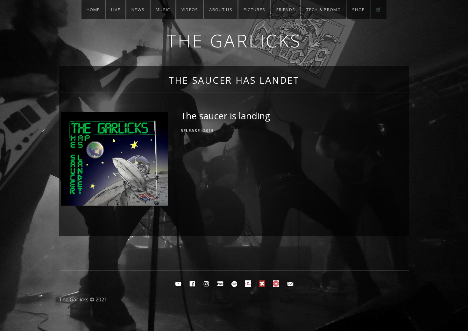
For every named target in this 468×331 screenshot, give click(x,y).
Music (163, 9)
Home (93, 9)
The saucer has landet (234, 80)
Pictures (254, 9)
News (138, 9)
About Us (220, 9)
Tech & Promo (323, 9)
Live (115, 9)
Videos (189, 9)
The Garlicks (234, 41)
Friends (285, 9)
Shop (358, 9)
